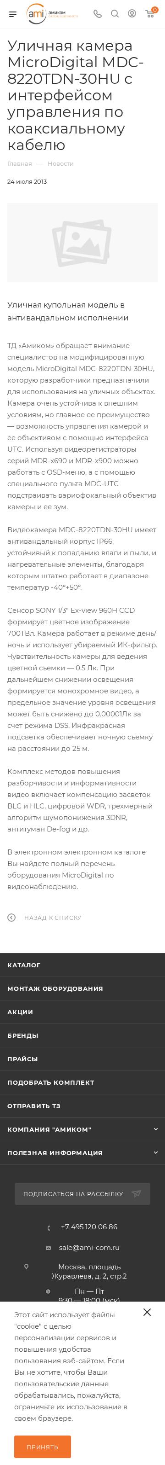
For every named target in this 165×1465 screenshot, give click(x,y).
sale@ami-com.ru (89, 1247)
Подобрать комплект (50, 1082)
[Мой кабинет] (132, 14)
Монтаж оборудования (55, 988)
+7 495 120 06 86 (89, 1226)
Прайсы (22, 1059)
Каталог (24, 965)
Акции (20, 1012)
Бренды (22, 1035)
